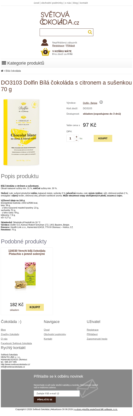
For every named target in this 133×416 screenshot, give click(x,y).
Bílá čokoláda (13, 70)
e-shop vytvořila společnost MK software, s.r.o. (96, 409)
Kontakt (48, 338)
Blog (3, 329)
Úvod (47, 329)
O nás (4, 338)
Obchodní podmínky (55, 334)
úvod (36, 2)
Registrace (58, 45)
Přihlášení (92, 334)
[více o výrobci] (101, 103)
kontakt (84, 2)
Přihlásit (70, 45)
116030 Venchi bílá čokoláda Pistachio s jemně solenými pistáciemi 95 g (26, 254)
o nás (68, 2)
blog (75, 2)
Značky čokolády (10, 334)
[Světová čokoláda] (66, 28)
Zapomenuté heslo (97, 338)
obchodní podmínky (52, 2)
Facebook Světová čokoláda (16, 343)
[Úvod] (2, 70)
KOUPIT (103, 138)
